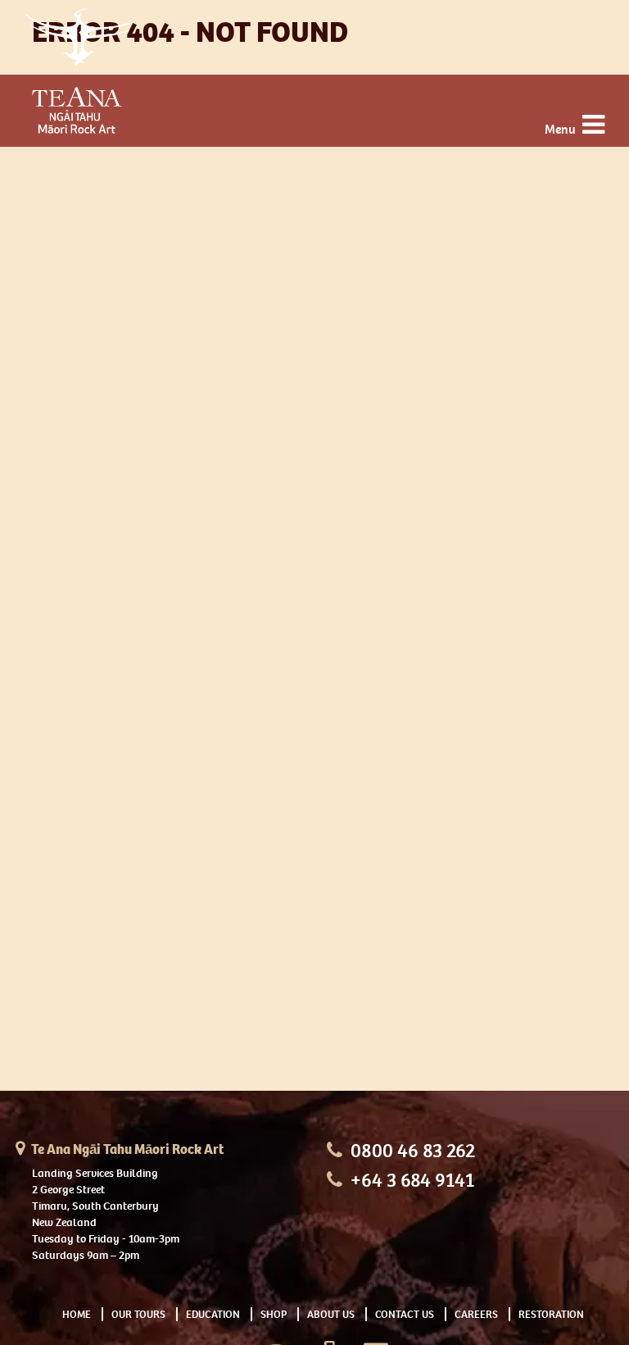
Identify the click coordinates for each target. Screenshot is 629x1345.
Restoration (551, 1314)
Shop (273, 1314)
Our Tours (138, 1314)
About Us (331, 1314)
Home (76, 1314)
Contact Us (404, 1314)
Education (213, 1314)
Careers (476, 1314)
